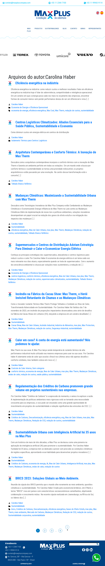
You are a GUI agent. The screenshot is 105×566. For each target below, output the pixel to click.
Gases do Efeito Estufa (75, 509)
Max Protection (88, 325)
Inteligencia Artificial (75, 463)
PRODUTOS (38, 28)
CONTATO (73, 28)
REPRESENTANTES (95, 28)
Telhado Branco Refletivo (21, 184)
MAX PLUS (29, 30)
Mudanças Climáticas (73, 230)
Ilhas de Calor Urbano (37, 230)
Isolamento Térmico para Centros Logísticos (29, 140)
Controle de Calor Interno (21, 368)
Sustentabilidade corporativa (19, 515)
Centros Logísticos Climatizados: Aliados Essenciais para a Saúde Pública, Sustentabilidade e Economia (53, 124)
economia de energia (19, 110)
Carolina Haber (17, 104)
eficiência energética (37, 110)
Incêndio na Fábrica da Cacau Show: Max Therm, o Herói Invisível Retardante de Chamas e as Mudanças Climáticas (53, 296)
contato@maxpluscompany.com (17, 3)
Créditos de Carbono (19, 417)
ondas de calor (14, 374)
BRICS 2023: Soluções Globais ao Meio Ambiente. (47, 478)
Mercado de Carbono (35, 512)
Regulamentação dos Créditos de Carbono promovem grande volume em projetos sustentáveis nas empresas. (54, 388)
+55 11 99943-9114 (94, 3)
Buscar (97, 544)
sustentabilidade (87, 110)
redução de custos (72, 110)
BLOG (64, 28)
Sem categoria (38, 368)
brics (13, 509)
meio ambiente (20, 512)
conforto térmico (33, 276)
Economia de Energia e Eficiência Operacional (29, 107)
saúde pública (42, 374)
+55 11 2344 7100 (58, 3)
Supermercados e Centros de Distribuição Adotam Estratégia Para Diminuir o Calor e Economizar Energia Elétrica (54, 247)
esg (62, 417)
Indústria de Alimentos (64, 325)
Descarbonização (36, 417)
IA (47, 463)
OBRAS (82, 28)
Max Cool (50, 110)
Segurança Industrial (60, 328)
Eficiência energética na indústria (36, 83)
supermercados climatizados (53, 279)
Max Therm (59, 110)
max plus (50, 230)
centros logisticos (18, 276)
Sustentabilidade (18, 227)
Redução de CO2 (39, 420)
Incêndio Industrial (47, 325)
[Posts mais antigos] (67, 527)
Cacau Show (16, 325)
